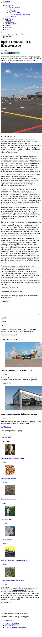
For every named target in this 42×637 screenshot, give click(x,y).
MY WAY (5, 284)
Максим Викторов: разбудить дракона (12, 458)
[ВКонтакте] (2, 53)
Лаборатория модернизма (8, 499)
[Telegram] (19, 53)
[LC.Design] (6, 604)
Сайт (2, 325)
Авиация (11, 35)
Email (3, 322)
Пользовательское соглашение (15, 627)
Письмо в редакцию (12, 624)
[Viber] (13, 53)
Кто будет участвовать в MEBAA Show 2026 (14, 560)
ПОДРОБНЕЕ (6, 383)
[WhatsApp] (16, 53)
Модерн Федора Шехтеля (8, 478)
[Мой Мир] (8, 53)
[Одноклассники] (5, 53)
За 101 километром (6, 539)
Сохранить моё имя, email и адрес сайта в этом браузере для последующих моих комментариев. (18, 330)
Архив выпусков (7, 620)
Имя (3, 318)
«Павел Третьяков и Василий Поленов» (13, 580)
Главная (3, 35)
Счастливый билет (6, 519)
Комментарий (5, 301)
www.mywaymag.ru (19, 590)
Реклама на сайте (11, 625)
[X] (10, 53)
